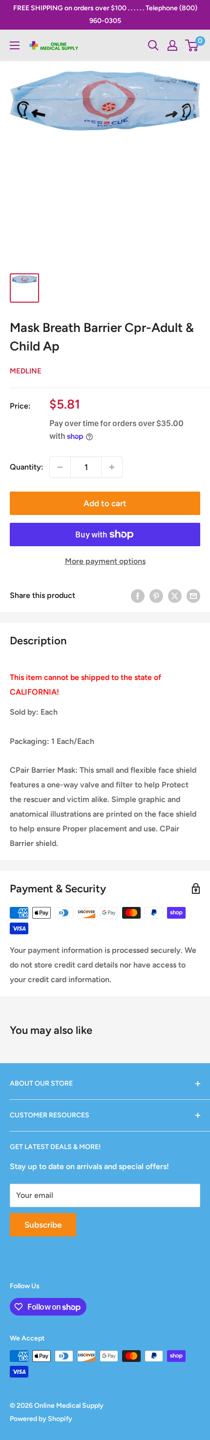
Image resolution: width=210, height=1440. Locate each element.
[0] (192, 45)
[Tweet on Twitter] (175, 595)
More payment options (105, 561)
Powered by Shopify (41, 1419)
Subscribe (43, 1225)
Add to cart (105, 503)
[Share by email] (193, 595)
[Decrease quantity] (60, 467)
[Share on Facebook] (138, 595)
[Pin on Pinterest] (156, 595)
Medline (26, 371)
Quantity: (26, 467)
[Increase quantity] (112, 467)
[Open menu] (15, 45)
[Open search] (153, 45)
